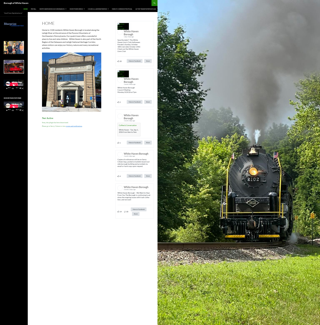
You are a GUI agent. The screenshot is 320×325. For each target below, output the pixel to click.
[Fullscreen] (22, 88)
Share (148, 61)
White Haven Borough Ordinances (52, 9)
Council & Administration (97, 9)
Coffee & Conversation (128, 125)
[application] (14, 85)
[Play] (7, 88)
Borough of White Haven (16, 3)
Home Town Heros (76, 9)
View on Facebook (135, 61)
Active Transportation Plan (146, 9)
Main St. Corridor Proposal (122, 9)
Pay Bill (33, 9)
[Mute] (20, 88)
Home (26, 9)
